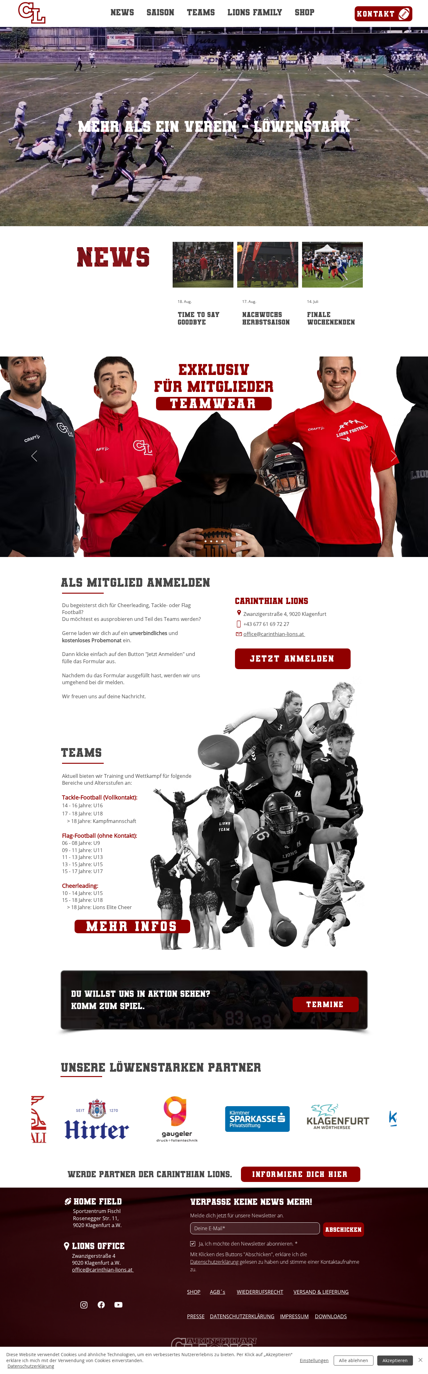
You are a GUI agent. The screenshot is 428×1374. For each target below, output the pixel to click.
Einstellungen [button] (314, 1360)
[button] (331, 610)
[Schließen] (420, 1360)
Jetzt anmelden (115, 707)
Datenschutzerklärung (31, 1366)
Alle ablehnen (353, 1360)
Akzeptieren (395, 1360)
